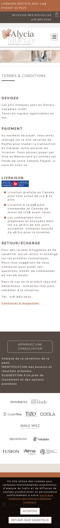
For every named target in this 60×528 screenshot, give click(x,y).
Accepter (30, 511)
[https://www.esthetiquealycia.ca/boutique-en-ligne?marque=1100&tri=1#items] (18, 443)
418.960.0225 (41, 19)
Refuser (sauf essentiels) (30, 520)
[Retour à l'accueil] (19, 44)
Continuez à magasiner (21, 303)
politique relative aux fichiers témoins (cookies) (30, 499)
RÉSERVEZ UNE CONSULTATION (30, 346)
